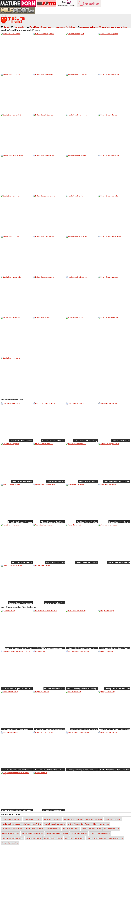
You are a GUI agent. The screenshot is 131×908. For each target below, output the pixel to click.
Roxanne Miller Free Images (73, 819)
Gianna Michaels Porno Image (12, 838)
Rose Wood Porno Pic (111, 829)
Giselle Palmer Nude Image (11, 819)
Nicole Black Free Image (52, 819)
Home (6, 27)
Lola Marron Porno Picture (32, 824)
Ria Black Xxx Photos (33, 838)
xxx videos (122, 27)
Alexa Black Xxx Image (94, 819)
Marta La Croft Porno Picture (100, 833)
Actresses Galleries (89, 27)
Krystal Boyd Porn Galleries (74, 838)
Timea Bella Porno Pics (10, 843)
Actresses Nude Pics (65, 27)
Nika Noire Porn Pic (53, 829)
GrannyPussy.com (107, 27)
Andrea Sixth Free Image (10, 833)
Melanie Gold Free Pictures (91, 829)
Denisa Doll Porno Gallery (53, 838)
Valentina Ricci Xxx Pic (79, 833)
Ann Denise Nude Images (11, 824)
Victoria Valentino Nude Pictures (79, 824)
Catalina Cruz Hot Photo (32, 819)
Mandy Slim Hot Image (101, 824)
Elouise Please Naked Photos (12, 829)
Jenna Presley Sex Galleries (96, 838)
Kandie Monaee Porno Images (54, 824)
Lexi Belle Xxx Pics (116, 838)
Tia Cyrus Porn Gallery (71, 829)
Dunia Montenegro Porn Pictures (57, 833)
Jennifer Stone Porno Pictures (32, 833)
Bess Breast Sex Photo (113, 819)
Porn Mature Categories (40, 27)
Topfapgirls (19, 27)
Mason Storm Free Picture (34, 829)
